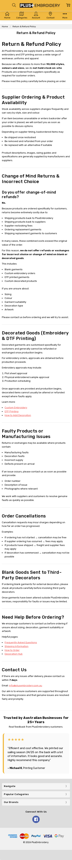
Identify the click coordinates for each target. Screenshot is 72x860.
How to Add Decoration (18, 415)
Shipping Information (16, 646)
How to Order (12, 650)
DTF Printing (11, 411)
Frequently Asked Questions (21, 642)
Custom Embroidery (16, 407)
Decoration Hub (14, 653)
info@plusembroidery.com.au (25, 685)
